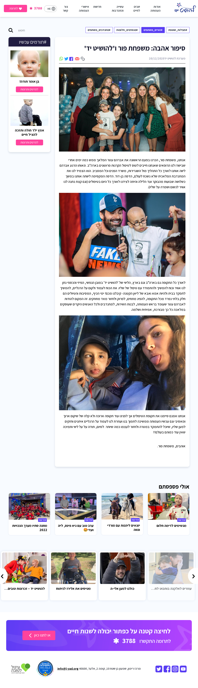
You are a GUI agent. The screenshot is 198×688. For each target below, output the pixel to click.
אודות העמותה (155, 9)
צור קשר (65, 9)
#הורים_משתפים (153, 30)
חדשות (97, 7)
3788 (37, 8)
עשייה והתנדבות (118, 9)
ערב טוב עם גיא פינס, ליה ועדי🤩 (76, 527)
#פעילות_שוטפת (177, 30)
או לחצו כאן (41, 635)
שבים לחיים (136, 9)
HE (49, 8)
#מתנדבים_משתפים (99, 30)
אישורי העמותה (84, 9)
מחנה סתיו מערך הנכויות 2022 (29, 527)
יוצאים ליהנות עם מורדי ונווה (123, 527)
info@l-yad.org (68, 669)
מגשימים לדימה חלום (171, 525)
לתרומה (13, 8)
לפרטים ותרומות (29, 89)
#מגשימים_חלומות (127, 30)
